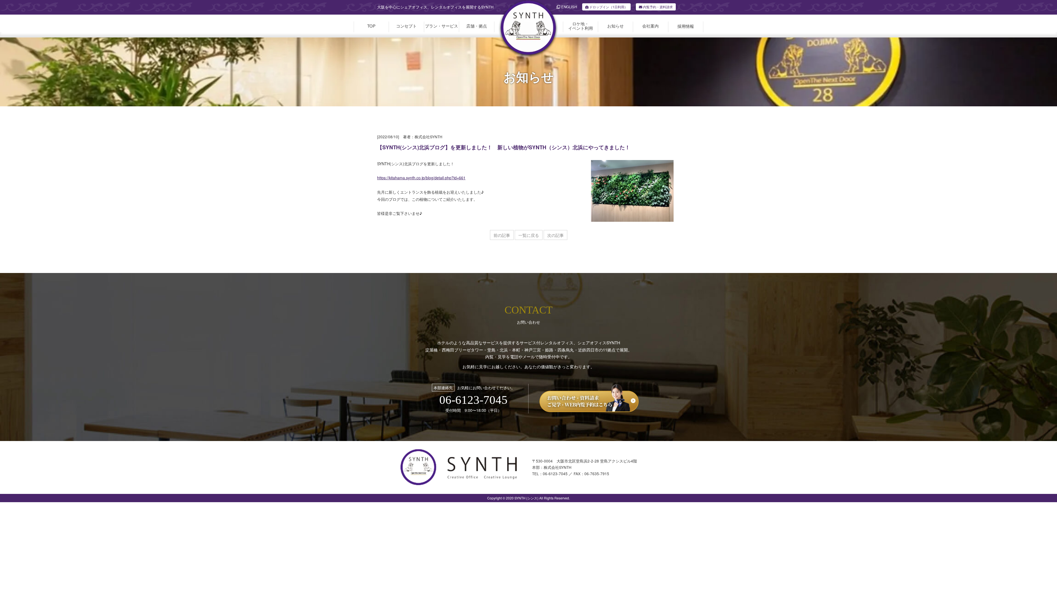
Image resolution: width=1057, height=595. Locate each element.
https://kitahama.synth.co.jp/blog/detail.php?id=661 (421, 177)
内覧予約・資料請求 (657, 6)
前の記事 (502, 235)
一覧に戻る (528, 235)
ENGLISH (568, 6)
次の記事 (555, 235)
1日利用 (608, 6)
